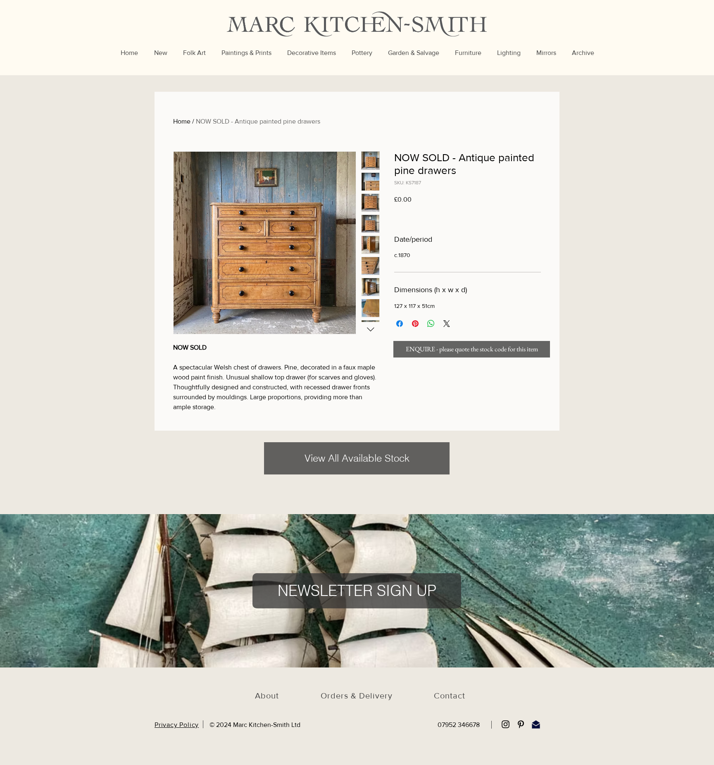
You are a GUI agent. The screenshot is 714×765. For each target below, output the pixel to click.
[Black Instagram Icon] (505, 724)
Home (181, 121)
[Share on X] (447, 324)
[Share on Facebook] (400, 324)
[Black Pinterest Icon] (521, 724)
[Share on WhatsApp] (431, 324)
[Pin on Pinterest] (415, 324)
